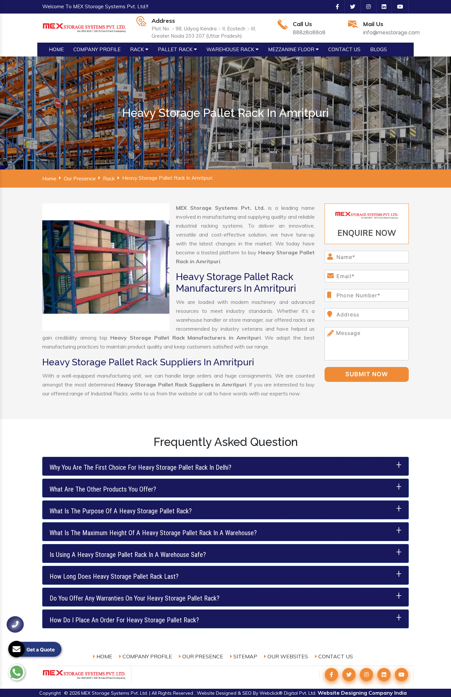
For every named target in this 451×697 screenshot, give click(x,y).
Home (49, 178)
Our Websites (287, 656)
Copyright (50, 693)
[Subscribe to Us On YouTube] (397, 6)
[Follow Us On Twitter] (350, 6)
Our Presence (80, 178)
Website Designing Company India (362, 692)
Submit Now (366, 374)
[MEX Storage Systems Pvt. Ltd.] (84, 27)
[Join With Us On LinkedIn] (381, 6)
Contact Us (335, 656)
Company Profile (146, 656)
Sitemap (244, 656)
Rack (109, 178)
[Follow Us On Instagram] (366, 6)
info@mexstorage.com (391, 32)
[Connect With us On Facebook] (334, 6)
